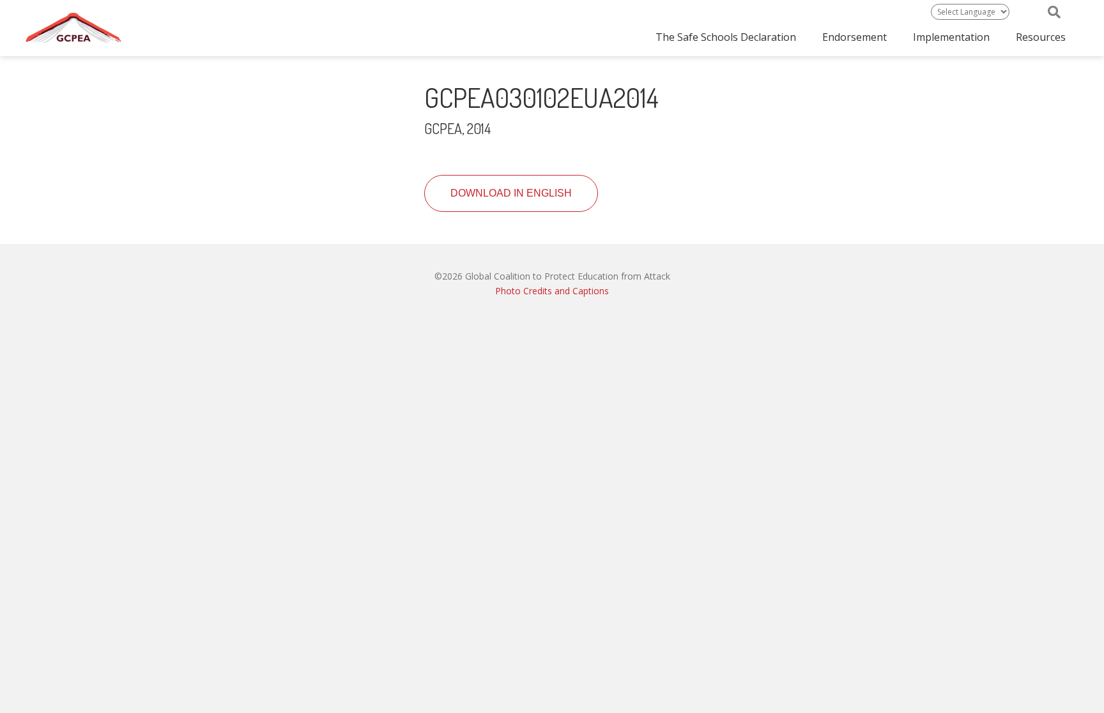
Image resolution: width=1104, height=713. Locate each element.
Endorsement (854, 37)
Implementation (951, 37)
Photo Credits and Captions (552, 291)
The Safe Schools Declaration (726, 37)
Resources (1041, 37)
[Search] (1054, 12)
